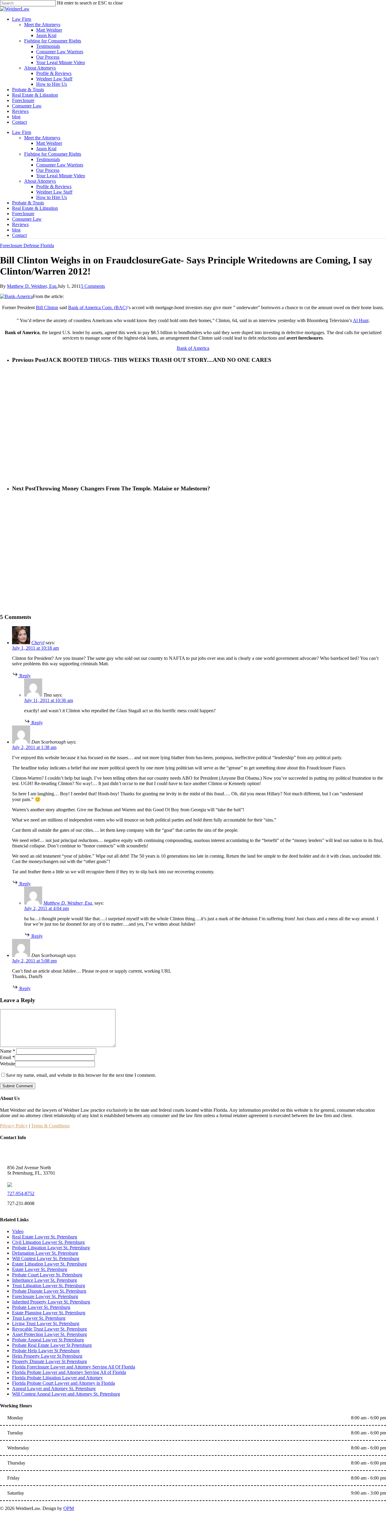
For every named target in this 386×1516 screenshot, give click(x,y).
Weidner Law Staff (54, 191)
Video (18, 1231)
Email (7, 1057)
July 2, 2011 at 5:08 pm (34, 960)
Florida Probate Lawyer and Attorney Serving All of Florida (69, 1372)
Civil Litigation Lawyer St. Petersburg (48, 1242)
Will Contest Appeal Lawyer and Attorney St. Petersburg (66, 1393)
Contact (19, 235)
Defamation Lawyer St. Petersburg (45, 1253)
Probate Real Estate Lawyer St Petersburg (52, 1345)
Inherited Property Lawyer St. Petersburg (51, 1301)
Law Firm (21, 132)
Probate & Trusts (28, 202)
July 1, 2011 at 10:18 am (35, 648)
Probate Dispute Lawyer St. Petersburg (49, 1291)
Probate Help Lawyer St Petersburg (46, 1350)
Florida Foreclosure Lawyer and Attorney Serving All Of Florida (73, 1366)
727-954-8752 (20, 1193)
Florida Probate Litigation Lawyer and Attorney (57, 1377)
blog (16, 229)
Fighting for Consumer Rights (52, 154)
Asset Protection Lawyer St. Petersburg (49, 1334)
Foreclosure (23, 213)
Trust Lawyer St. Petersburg (38, 1318)
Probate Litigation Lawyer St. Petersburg (51, 1247)
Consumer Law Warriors (59, 164)
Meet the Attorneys (42, 137)
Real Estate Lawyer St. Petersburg (44, 1236)
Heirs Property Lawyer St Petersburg (47, 1356)
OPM (68, 1508)
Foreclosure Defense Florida (27, 245)
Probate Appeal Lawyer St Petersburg (48, 1339)
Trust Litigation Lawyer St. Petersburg (48, 1285)
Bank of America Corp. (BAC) (97, 307)
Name (7, 1051)
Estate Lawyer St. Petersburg (39, 1269)
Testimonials (48, 159)
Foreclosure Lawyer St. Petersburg (45, 1296)
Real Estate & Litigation (35, 208)
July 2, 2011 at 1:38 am (34, 747)
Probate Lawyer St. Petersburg (41, 1307)
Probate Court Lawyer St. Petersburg (47, 1274)
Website (7, 1063)
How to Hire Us (51, 197)
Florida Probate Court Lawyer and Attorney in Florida (63, 1383)
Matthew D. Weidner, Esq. (32, 286)
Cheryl (37, 642)
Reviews (20, 224)
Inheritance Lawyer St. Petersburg (44, 1280)
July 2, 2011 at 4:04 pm (46, 908)
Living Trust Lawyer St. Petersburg (45, 1323)
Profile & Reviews (53, 186)
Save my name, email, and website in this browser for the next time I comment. (81, 1075)
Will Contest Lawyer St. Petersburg (45, 1258)
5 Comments (93, 286)
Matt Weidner (49, 143)
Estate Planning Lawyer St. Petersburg (48, 1312)
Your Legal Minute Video (60, 175)
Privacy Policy (14, 1125)
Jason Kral (46, 148)
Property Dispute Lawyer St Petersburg (49, 1361)
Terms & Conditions (50, 1125)
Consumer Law (27, 219)
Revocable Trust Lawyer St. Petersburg (49, 1328)
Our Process (47, 170)
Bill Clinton (47, 307)
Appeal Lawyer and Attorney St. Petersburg (54, 1388)
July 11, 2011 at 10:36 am (48, 700)
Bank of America (193, 348)
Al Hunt (361, 320)
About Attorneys (40, 181)
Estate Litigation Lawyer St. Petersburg (49, 1263)
